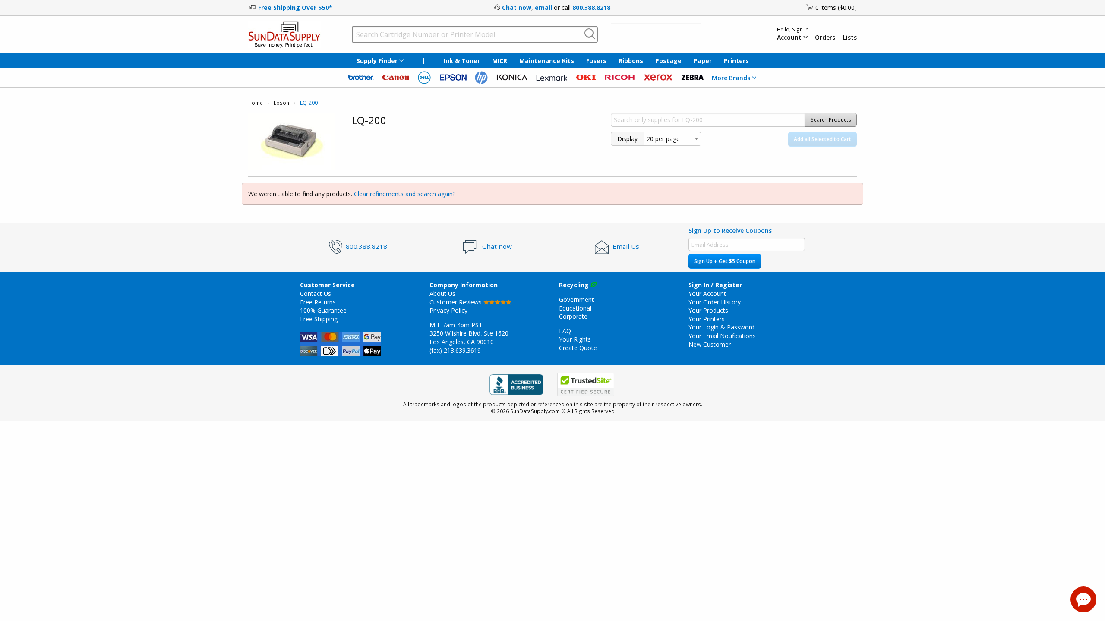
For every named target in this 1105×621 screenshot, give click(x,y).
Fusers (596, 60)
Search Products (831, 119)
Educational (575, 308)
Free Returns (318, 302)
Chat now (516, 7)
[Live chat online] (1083, 599)
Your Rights (575, 339)
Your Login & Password (721, 327)
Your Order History (714, 302)
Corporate (573, 316)
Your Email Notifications (722, 336)
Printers (736, 60)
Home (255, 103)
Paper (703, 60)
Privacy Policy (448, 310)
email (543, 7)
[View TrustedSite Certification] (585, 384)
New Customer (709, 344)
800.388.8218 (591, 7)
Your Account (707, 293)
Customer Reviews (456, 302)
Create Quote (578, 348)
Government (576, 299)
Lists (850, 37)
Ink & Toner (462, 60)
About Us (442, 293)
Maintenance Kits (546, 60)
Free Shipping (319, 319)
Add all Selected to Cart (822, 139)
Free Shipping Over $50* (295, 7)
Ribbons (631, 60)
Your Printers (706, 319)
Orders (825, 37)
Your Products (708, 310)
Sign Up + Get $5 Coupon (724, 261)
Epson (281, 103)
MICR (499, 60)
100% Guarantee (323, 310)
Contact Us (315, 293)
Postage (668, 60)
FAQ (565, 331)
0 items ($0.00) (836, 7)
